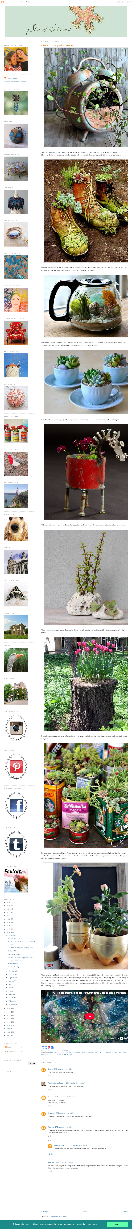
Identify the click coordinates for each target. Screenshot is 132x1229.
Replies (52, 1141)
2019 (9, 922)
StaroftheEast (59, 1145)
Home (85, 1211)
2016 (9, 932)
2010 (9, 1025)
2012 (9, 1018)
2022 (9, 912)
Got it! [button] (117, 1224)
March (11, 998)
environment (80, 1052)
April (11, 994)
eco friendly (68, 1052)
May (10, 991)
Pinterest (57, 152)
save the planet (66, 1054)
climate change (55, 1052)
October (12, 974)
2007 (9, 1035)
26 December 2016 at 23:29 (64, 1097)
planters (107, 1052)
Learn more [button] (92, 1224)
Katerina (51, 1162)
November (12, 971)
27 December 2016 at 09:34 (77, 1145)
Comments (11, 1051)
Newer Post (45, 1211)
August (11, 981)
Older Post (124, 1211)
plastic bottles (119, 1052)
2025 (9, 905)
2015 (9, 1008)
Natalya (50, 1069)
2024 (9, 909)
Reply (50, 1076)
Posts (9, 1047)
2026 (9, 902)
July (10, 984)
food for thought (94, 1052)
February (12, 1001)
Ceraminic (51, 1113)
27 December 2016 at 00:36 (65, 1113)
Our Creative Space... (15, 954)
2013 (9, 1015)
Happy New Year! (14, 938)
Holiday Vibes (13, 951)
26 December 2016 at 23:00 (76, 1083)
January (11, 1004)
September (12, 977)
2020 (9, 919)
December (12, 935)
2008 (9, 1032)
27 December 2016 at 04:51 (64, 1127)
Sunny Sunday (13, 963)
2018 (9, 926)
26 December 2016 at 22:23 (63, 1069)
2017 (9, 929)
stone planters (51, 630)
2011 (9, 1022)
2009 (9, 1029)
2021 (9, 916)
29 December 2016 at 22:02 (64, 1162)
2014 (9, 1012)
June (10, 987)
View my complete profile (15, 82)
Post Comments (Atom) (59, 1216)
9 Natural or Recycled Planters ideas (58, 45)
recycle (44, 1054)
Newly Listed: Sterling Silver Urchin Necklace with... (21, 958)
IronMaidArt (121, 525)
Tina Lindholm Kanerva (56, 1083)
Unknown (51, 1097)
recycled (54, 1054)
